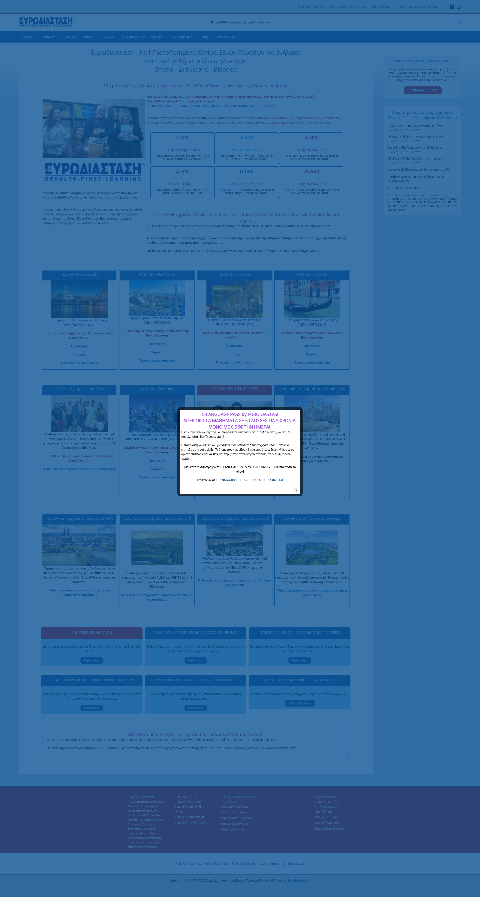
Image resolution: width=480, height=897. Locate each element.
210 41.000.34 (250, 480)
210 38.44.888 (226, 480)
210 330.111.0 (273, 480)
